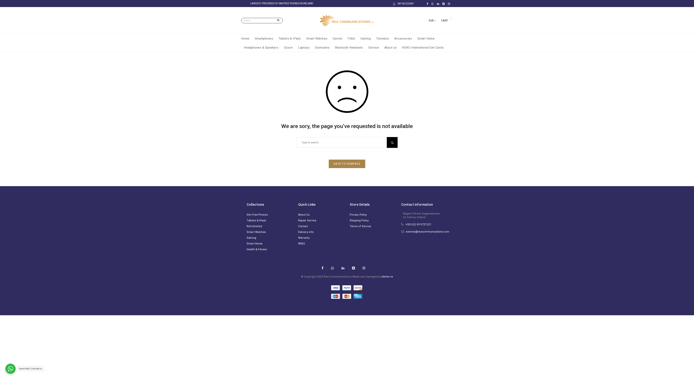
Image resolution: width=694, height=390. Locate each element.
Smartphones (264, 38)
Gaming (366, 38)
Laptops (304, 47)
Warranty (304, 237)
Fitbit (351, 38)
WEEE (301, 243)
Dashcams (322, 47)
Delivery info (306, 232)
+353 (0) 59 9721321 (418, 224)
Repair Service (307, 220)
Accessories (403, 38)
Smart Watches (316, 38)
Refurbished (254, 226)
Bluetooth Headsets (349, 47)
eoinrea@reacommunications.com (427, 231)
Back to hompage (347, 163)
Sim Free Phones (257, 214)
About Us (304, 214)
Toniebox (382, 38)
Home (245, 38)
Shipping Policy (359, 220)
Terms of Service (360, 226)
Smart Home (426, 38)
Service (373, 47)
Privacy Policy (358, 214)
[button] (432, 20)
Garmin (337, 38)
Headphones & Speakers (261, 47)
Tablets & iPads (290, 38)
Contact (303, 226)
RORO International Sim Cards (423, 47)
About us (390, 47)
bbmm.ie (387, 276)
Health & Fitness (257, 249)
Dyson (288, 47)
